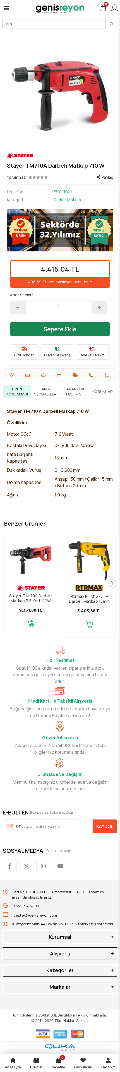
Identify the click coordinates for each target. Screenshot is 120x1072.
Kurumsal (60, 937)
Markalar (60, 986)
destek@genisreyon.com (35, 915)
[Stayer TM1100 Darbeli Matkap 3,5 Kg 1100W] (30, 560)
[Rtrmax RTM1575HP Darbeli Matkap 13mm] (89, 560)
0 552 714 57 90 (25, 905)
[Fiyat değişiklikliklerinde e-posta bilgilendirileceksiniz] (76, 375)
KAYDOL (105, 826)
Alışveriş (60, 953)
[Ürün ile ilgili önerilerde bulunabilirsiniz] (107, 375)
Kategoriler (60, 970)
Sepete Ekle (60, 329)
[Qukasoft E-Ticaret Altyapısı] (60, 1047)
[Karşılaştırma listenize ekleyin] (60, 375)
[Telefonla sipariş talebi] (91, 375)
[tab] (17, 391)
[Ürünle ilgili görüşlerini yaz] (44, 375)
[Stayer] (60, 155)
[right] (112, 584)
